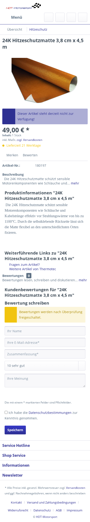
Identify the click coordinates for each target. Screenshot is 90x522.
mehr (74, 183)
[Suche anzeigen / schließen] (48, 17)
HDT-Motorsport (46, 517)
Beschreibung (13, 174)
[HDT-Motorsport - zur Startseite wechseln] (23, 6)
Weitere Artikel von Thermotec (32, 269)
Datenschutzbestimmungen (50, 412)
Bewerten (30, 155)
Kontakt (16, 502)
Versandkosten (75, 488)
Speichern (15, 430)
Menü (16, 17)
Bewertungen (13, 275)
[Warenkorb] (82, 17)
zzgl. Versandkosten (29, 140)
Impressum (74, 510)
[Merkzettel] (60, 17)
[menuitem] (12, 17)
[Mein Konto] (71, 17)
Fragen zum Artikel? (24, 264)
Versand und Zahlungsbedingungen (51, 502)
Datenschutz (42, 510)
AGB (59, 510)
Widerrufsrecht (18, 510)
